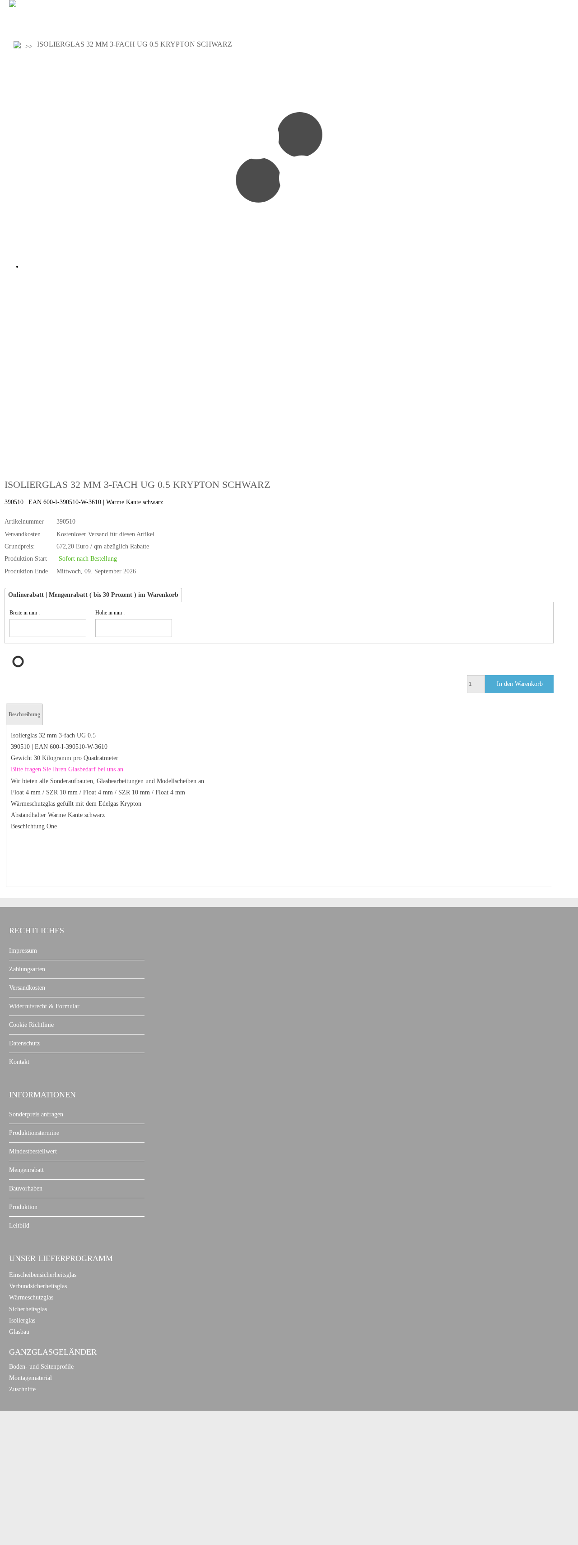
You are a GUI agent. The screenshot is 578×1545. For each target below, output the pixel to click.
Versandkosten (27, 987)
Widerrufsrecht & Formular (44, 1006)
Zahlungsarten (27, 969)
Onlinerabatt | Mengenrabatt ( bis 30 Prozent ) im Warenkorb (93, 594)
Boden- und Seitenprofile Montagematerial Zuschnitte (41, 1378)
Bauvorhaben (25, 1188)
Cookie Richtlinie (31, 1024)
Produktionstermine (34, 1132)
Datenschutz (24, 1043)
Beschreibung (24, 714)
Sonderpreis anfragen (36, 1114)
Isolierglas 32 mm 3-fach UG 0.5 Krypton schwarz (134, 44)
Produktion (23, 1207)
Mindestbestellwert (33, 1151)
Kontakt (19, 1061)
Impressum (23, 950)
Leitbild (19, 1225)
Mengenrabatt (26, 1170)
